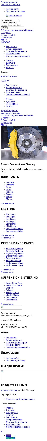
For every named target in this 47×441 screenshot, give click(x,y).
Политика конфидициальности (20, 399)
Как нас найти (12, 358)
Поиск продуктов (9, 22)
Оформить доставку (15, 360)
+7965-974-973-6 (9, 76)
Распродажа (12, 65)
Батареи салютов (14, 49)
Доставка (10, 63)
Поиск (4, 28)
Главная (9, 60)
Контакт (10, 67)
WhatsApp (10, 438)
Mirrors (9, 196)
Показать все (7, 203)
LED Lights (11, 224)
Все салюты (11, 46)
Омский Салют (24, 394)
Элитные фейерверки (16, 51)
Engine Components (15, 253)
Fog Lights (10, 214)
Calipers (9, 288)
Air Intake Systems (14, 249)
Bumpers (10, 182)
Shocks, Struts (12, 292)
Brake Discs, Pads (14, 283)
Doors (8, 187)
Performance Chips (14, 263)
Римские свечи (13, 54)
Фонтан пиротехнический (18, 56)
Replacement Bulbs (14, 228)
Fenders (9, 192)
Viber (8, 435)
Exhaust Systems (13, 258)
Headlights (11, 219)
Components (11, 297)
